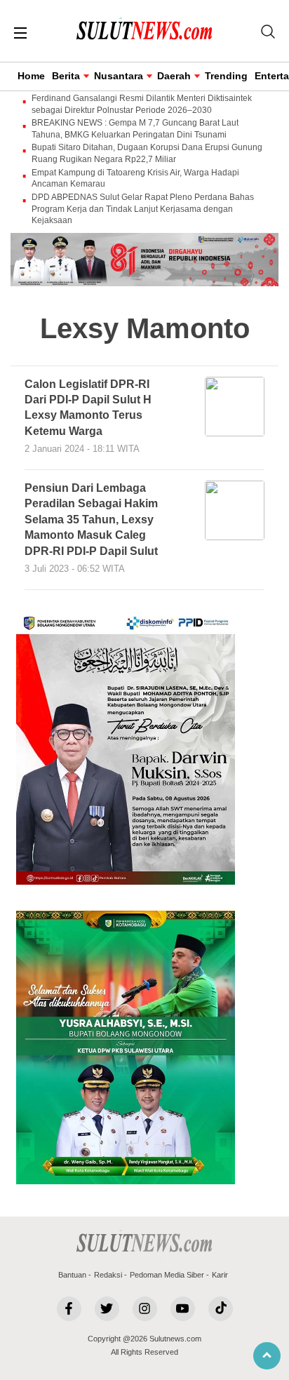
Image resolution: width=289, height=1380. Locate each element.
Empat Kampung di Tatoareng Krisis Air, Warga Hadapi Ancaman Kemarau (135, 178)
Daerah (174, 75)
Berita (66, 75)
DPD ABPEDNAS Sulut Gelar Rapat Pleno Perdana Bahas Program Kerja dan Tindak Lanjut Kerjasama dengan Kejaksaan (143, 209)
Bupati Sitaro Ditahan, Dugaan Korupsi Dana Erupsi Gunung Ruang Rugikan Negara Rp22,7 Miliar (147, 153)
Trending (226, 75)
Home (31, 75)
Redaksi (108, 1275)
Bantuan (72, 1275)
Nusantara (118, 75)
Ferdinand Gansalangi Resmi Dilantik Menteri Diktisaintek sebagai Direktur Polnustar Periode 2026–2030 (142, 104)
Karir (220, 1275)
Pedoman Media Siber (167, 1275)
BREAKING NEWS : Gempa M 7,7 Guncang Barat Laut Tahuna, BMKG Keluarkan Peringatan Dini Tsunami (135, 129)
